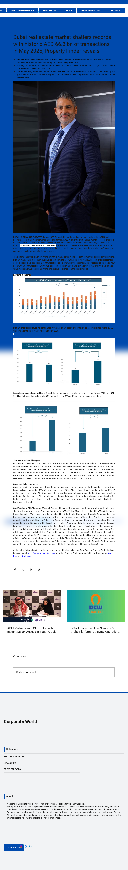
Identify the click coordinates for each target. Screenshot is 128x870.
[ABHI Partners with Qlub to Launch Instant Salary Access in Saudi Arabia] (32, 606)
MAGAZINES (10, 763)
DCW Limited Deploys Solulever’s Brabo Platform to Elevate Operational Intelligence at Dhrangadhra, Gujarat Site (96, 629)
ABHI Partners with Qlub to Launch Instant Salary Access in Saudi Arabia (31, 629)
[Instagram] (21, 846)
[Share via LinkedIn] (31, 569)
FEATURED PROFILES (14, 756)
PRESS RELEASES (12, 769)
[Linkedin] (30, 846)
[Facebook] (25, 846)
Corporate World (20, 721)
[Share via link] (39, 569)
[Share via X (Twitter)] (23, 569)
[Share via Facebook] (14, 569)
